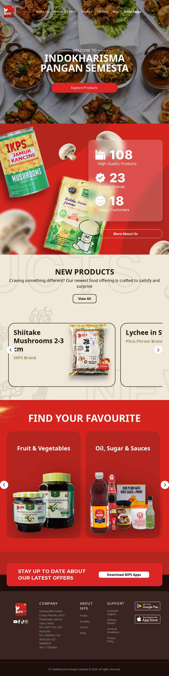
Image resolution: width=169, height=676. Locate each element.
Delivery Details (112, 621)
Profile (83, 616)
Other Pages (132, 12)
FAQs (83, 633)
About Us (42, 11)
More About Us (125, 234)
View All (84, 298)
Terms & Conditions (113, 630)
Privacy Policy (111, 639)
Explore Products (84, 87)
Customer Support (113, 612)
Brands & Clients (64, 11)
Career (84, 627)
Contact (102, 11)
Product (86, 11)
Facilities (85, 621)
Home (26, 11)
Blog (116, 11)
